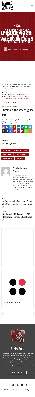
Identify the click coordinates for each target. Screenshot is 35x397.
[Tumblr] (7, 131)
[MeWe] (22, 127)
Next (3, 211)
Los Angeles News (21, 150)
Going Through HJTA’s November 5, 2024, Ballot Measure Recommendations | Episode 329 (16, 217)
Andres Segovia (12, 49)
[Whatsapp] (26, 131)
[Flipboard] (22, 131)
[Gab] (11, 127)
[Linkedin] (18, 127)
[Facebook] (7, 127)
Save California (21, 154)
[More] (30, 131)
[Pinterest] (14, 131)
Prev (4, 198)
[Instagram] (3, 127)
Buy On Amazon (17, 372)
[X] (3, 131)
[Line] (26, 127)
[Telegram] (30, 127)
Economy (6, 150)
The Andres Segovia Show (16, 390)
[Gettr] (14, 127)
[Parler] (18, 131)
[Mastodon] (11, 131)
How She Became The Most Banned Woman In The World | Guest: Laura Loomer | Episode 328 (17, 204)
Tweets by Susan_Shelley (9, 106)
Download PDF (27, 98)
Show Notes (7, 158)
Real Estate (7, 154)
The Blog (20, 158)
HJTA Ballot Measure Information (11, 98)
